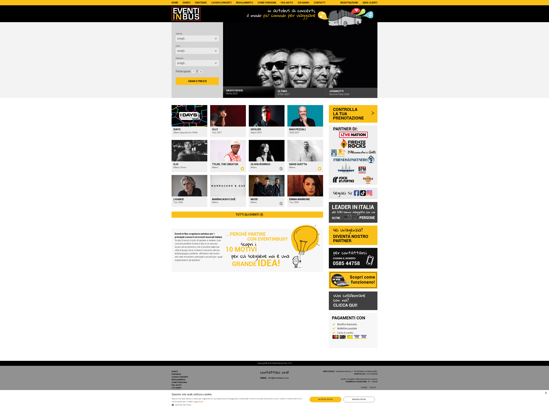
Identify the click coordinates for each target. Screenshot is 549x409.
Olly (215, 129)
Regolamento (244, 2)
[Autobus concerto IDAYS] (189, 115)
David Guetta (298, 164)
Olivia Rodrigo (260, 164)
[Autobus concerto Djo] (189, 150)
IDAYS (177, 129)
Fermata (179, 58)
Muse (254, 199)
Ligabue (178, 199)
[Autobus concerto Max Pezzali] (305, 115)
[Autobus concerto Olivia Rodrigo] (267, 150)
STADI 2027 (284, 92)
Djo (175, 164)
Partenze (201, 2)
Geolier (256, 129)
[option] (300, 61)
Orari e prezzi (197, 81)
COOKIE (364, 387)
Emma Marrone (299, 199)
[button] (238, 405)
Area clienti (370, 2)
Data (178, 46)
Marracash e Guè (223, 199)
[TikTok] (363, 192)
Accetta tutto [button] (325, 399)
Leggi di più (198, 401)
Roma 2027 (234, 93)
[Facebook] (357, 192)
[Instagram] (369, 192)
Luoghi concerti (221, 2)
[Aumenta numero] (201, 71)
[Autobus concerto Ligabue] (189, 185)
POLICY (373, 387)
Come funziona (267, 2)
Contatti (319, 2)
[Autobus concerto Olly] (228, 115)
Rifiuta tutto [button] (359, 399)
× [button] (546, 393)
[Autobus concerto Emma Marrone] (305, 185)
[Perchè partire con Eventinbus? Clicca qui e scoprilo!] (273, 246)
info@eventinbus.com (278, 378)
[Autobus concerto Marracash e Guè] (228, 185)
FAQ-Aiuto (287, 2)
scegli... (182, 38)
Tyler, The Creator (225, 164)
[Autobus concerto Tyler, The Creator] (228, 150)
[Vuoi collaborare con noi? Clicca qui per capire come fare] (353, 300)
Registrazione (349, 2)
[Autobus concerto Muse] (267, 185)
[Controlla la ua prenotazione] (353, 114)
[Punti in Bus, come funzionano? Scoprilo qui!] (353, 280)
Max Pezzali (297, 129)
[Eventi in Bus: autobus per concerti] (186, 13)
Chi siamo (303, 2)
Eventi (186, 2)
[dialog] (274, 399)
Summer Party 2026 (339, 93)
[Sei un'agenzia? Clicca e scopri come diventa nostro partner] (353, 235)
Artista (179, 34)
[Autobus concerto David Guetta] (305, 150)
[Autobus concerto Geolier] (267, 115)
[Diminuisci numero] (193, 71)
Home (175, 2)
